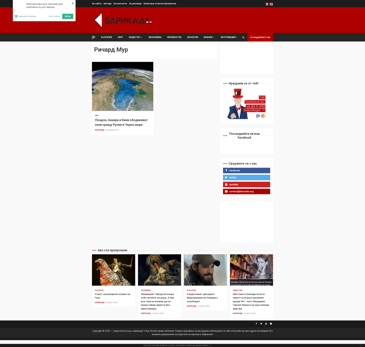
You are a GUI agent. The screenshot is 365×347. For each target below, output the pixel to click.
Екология (192, 37)
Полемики (146, 290)
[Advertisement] (221, 19)
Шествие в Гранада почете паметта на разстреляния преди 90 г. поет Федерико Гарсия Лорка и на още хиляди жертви (251, 270)
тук (210, 345)
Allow (68, 16)
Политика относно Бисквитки (160, 3)
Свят (120, 37)
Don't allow (54, 16)
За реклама (135, 3)
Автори (107, 3)
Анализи (99, 290)
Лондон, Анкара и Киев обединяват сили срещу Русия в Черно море (122, 86)
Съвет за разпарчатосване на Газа (113, 270)
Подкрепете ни (261, 37)
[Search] (243, 37)
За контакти (120, 3)
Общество (134, 37)
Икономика (155, 37)
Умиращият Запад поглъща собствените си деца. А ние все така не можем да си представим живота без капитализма (159, 270)
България (106, 37)
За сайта (97, 3)
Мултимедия (228, 37)
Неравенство (174, 37)
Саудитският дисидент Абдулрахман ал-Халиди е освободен (205, 270)
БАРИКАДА (100, 130)
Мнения (208, 37)
